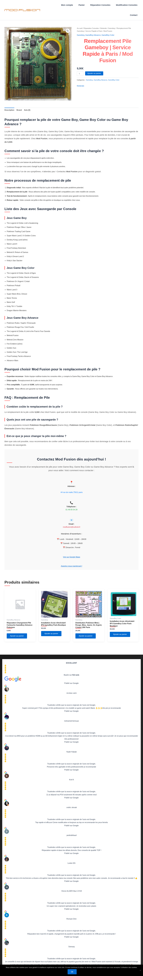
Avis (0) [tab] (27, 110)
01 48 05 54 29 (71, 510)
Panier (82, 5)
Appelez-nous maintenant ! (71, 566)
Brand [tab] (19, 110)
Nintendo (103, 28)
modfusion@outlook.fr (71, 527)
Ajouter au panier (94, 73)
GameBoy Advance (93, 35)
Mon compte (67, 5)
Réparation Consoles (100, 5)
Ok (72, 972)
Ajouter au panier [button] (17, 636)
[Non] (140, 970)
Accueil (79, 28)
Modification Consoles (126, 5)
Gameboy (111, 28)
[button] (68, 31)
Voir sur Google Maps (71, 557)
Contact (133, 15)
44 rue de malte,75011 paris (72, 492)
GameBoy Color (108, 35)
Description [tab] (9, 110)
